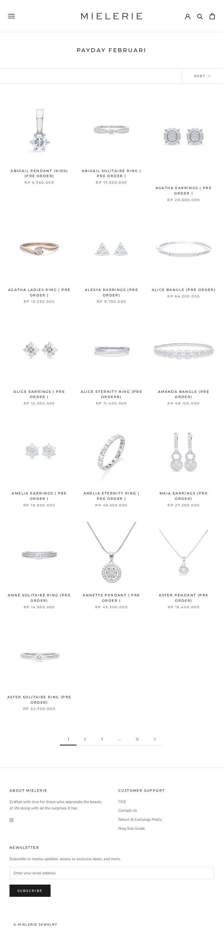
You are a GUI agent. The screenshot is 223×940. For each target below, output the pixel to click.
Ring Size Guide (131, 828)
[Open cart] (212, 16)
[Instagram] (11, 820)
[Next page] (154, 739)
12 (137, 739)
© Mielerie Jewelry (36, 924)
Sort (200, 76)
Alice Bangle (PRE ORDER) (184, 290)
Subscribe (30, 891)
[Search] (200, 16)
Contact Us (127, 810)
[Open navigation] (11, 16)
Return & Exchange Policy (140, 819)
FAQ (122, 801)
